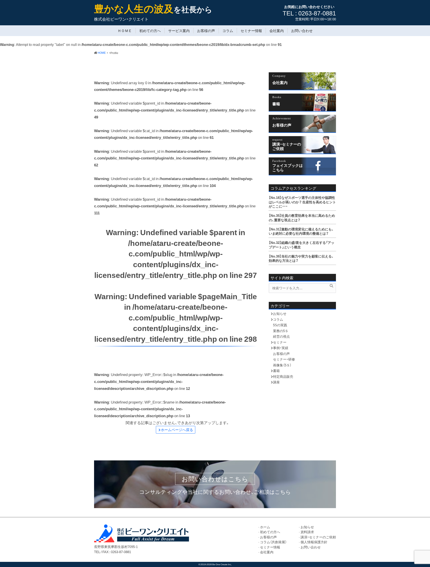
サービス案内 (179, 30)
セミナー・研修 (284, 359)
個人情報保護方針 (314, 541)
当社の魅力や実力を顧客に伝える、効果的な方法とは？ (301, 258)
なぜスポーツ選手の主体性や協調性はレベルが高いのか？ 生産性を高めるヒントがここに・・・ (302, 202)
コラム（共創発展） (273, 541)
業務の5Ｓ (280, 330)
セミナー (279, 342)
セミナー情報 (251, 30)
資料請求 (307, 531)
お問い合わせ (302, 30)
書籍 (276, 103)
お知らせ (279, 313)
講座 (276, 382)
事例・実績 (280, 347)
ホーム (265, 526)
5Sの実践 (280, 324)
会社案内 (276, 30)
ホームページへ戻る (177, 429)
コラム (227, 30)
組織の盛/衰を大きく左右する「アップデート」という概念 (301, 244)
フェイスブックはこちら (287, 167)
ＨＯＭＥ (125, 30)
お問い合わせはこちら (215, 479)
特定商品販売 (283, 376)
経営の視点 (281, 336)
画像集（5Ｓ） (282, 365)
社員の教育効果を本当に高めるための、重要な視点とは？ (302, 217)
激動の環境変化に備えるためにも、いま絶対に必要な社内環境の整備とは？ (301, 231)
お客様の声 (206, 30)
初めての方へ (150, 30)
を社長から (153, 9)
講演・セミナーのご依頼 (286, 146)
